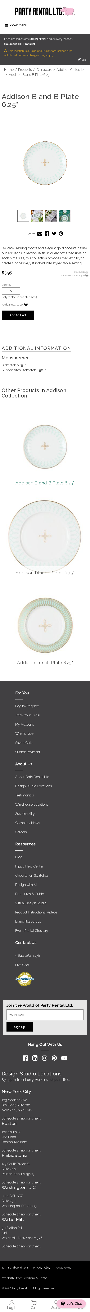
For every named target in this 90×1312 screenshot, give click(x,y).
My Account (24, 724)
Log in (12, 1308)
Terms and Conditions (15, 1267)
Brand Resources (28, 921)
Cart (34, 1308)
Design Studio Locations (33, 786)
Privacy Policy (41, 1267)
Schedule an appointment (21, 1118)
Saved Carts (24, 743)
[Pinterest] (54, 1058)
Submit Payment (27, 752)
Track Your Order (27, 715)
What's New (24, 734)
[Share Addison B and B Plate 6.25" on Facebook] (47, 234)
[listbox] (45, 216)
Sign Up (19, 1027)
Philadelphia (14, 1155)
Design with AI (26, 885)
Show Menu (18, 25)
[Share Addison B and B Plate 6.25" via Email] (39, 234)
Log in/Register (27, 706)
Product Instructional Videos (36, 912)
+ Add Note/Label (12, 304)
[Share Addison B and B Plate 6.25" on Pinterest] (61, 234)
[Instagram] (44, 1058)
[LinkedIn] (34, 1058)
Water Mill (13, 1219)
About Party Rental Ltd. (32, 777)
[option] (23, 216)
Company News (27, 823)
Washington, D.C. (19, 1187)
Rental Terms (63, 1267)
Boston (9, 1123)
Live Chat (22, 965)
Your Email (14, 1011)
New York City (16, 1091)
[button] (45, 162)
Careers (21, 832)
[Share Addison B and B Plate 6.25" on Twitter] (54, 234)
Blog (18, 857)
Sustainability (25, 814)
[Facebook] (25, 1058)
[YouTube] (64, 1058)
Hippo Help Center (29, 866)
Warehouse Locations (31, 804)
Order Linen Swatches (32, 876)
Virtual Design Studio (30, 903)
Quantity (6, 284)
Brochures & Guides (30, 894)
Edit (83, 59)
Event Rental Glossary (31, 931)
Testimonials (24, 795)
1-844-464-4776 (27, 956)
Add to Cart (17, 315)
